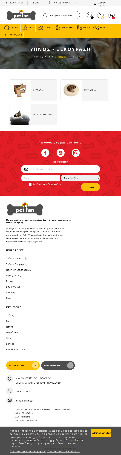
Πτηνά (10, 326)
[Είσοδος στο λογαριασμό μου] (100, 14)
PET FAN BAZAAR (15, 349)
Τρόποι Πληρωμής (16, 264)
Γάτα (9, 321)
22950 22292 (102, 4)
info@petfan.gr (24, 400)
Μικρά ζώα (12, 332)
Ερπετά (10, 343)
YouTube (61, 153)
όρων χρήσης (55, 184)
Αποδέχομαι (101, 433)
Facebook (45, 153)
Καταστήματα (52, 365)
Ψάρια (9, 338)
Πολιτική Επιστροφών (18, 269)
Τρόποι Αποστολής (16, 258)
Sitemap (11, 292)
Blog (8, 298)
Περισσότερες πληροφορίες (28, 450)
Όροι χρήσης (13, 275)
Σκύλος (10, 315)
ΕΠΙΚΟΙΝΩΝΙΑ (14, 2)
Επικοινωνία (13, 286)
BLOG (36, 2)
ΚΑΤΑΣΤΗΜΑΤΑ (63, 2)
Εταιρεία (11, 281)
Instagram (76, 153)
